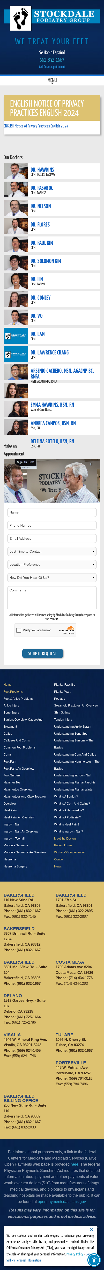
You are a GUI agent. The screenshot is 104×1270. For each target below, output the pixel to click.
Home (8, 684)
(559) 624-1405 (29, 1050)
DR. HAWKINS (42, 169)
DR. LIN (37, 279)
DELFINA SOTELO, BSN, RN (52, 441)
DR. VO (37, 315)
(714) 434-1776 (81, 978)
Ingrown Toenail (14, 838)
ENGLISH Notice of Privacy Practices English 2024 (36, 125)
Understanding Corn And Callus (75, 754)
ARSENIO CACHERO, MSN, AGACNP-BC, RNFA (62, 373)
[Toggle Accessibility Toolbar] (94, 1260)
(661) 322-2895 (81, 911)
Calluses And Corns (17, 740)
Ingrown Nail (12, 824)
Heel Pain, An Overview (19, 817)
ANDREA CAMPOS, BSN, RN (53, 423)
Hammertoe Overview (18, 789)
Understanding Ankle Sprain (72, 726)
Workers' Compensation (70, 852)
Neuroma (10, 859)
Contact (59, 859)
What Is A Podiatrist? (67, 817)
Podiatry (59, 698)
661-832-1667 (52, 60)
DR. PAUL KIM (42, 242)
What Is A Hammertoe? (69, 810)
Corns (8, 754)
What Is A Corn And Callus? (72, 803)
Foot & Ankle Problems (18, 698)
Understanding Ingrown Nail (72, 775)
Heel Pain (10, 810)
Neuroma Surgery (15, 866)
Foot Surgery (12, 775)
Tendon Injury (63, 719)
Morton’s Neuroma (16, 845)
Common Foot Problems (20, 747)
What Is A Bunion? (66, 796)
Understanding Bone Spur (71, 733)
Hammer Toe (12, 782)
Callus (8, 733)
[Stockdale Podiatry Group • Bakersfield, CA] (52, 18)
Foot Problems (13, 691)
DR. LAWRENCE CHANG (50, 352)
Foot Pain (10, 761)
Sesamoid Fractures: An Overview (76, 705)
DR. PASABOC (42, 187)
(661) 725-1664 (29, 1017)
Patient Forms (63, 845)
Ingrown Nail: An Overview (21, 831)
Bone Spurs (11, 712)
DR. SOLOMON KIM (46, 260)
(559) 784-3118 (80, 1078)
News (58, 866)
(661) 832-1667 (29, 911)
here (74, 1164)
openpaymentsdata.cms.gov (62, 1202)
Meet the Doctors (65, 838)
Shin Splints (62, 712)
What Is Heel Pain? (66, 824)
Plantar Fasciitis (64, 684)
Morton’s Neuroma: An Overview (25, 852)
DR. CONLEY (41, 297)
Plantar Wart (62, 691)
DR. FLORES (40, 224)
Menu (52, 81)
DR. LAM (38, 333)
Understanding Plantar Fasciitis (74, 782)
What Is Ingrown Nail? (68, 831)
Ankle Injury (11, 705)
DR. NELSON (41, 205)
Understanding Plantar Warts (73, 789)
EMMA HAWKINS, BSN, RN (52, 404)
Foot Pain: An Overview (19, 768)
